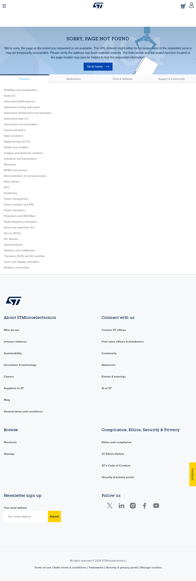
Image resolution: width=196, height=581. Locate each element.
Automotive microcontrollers (21, 124)
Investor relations (15, 341)
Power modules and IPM (18, 204)
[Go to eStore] (183, 6)
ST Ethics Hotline (113, 453)
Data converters (13, 135)
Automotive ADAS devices (19, 101)
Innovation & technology (20, 364)
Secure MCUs (12, 233)
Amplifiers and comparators (20, 89)
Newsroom (108, 364)
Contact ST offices (114, 329)
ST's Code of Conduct (116, 465)
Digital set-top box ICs (17, 141)
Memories (10, 164)
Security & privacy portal (118, 477)
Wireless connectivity (16, 267)
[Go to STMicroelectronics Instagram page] (132, 506)
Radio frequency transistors (20, 221)
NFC (6, 187)
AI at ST (107, 388)
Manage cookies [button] (151, 567)
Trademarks (96, 567)
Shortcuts (10, 442)
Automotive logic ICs (16, 118)
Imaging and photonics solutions (23, 152)
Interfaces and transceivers (20, 158)
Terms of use (43, 567)
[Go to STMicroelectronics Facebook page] (144, 506)
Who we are (11, 329)
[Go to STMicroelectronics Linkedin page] (121, 506)
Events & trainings (114, 376)
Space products (13, 244)
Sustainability (13, 353)
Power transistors (14, 210)
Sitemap (9, 453)
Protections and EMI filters (20, 215)
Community (109, 353)
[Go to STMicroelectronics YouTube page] (156, 506)
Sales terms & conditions (70, 567)
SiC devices (11, 238)
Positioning (10, 193)
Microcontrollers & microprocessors (25, 175)
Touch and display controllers (21, 261)
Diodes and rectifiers (16, 147)
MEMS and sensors (16, 170)
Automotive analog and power (22, 107)
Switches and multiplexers (19, 250)
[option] (24, 78)
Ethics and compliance (116, 442)
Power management (16, 198)
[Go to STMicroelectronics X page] (110, 506)
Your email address (15, 507)
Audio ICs (10, 95)
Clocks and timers (14, 130)
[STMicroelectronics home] (98, 5)
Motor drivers (12, 181)
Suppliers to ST (14, 388)
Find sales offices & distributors (123, 341)
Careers (9, 376)
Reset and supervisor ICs (19, 227)
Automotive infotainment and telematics (27, 112)
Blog (7, 399)
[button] (4, 5)
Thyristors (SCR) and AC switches (24, 256)
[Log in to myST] (191, 5)
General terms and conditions (23, 411)
